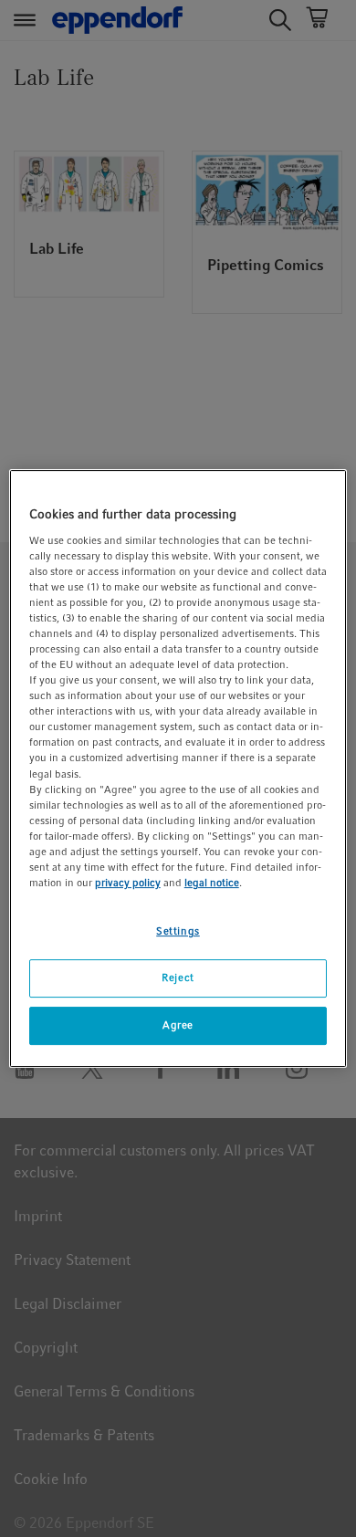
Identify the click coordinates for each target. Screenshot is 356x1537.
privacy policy (128, 882)
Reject (178, 977)
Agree (178, 1025)
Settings (178, 931)
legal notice (211, 882)
